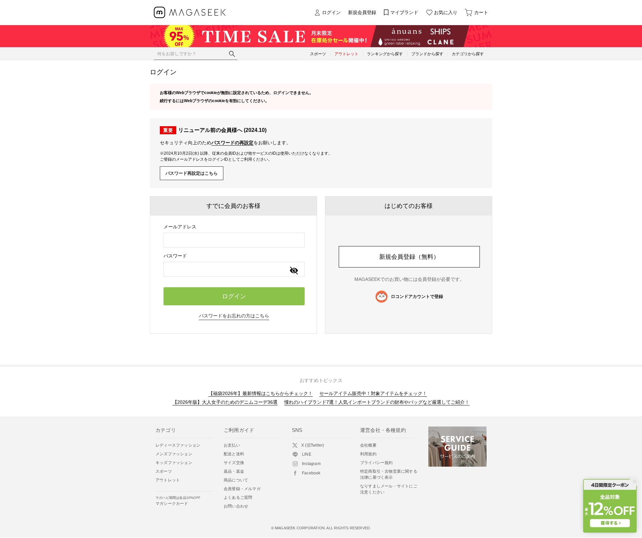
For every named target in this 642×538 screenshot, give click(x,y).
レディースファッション (177, 445)
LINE (306, 454)
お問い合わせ (236, 506)
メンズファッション (173, 454)
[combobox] (234, 240)
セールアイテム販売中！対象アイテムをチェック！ (373, 393)
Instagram (311, 463)
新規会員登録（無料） (409, 256)
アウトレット (167, 480)
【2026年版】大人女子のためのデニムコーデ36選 (225, 402)
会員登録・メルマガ (242, 488)
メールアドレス (180, 226)
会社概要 (368, 445)
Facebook (311, 473)
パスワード (175, 255)
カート (481, 12)
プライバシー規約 (376, 462)
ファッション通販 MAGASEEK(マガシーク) (190, 12)
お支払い (232, 445)
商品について (236, 480)
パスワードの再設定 (232, 142)
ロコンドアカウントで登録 (417, 296)
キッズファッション (173, 462)
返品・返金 (234, 471)
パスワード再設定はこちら (192, 173)
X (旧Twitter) (312, 445)
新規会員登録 (362, 12)
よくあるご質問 (238, 497)
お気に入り (445, 12)
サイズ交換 (234, 462)
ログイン (331, 12)
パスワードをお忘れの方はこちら (234, 315)
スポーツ (163, 471)
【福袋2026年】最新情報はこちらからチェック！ (260, 393)
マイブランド (404, 12)
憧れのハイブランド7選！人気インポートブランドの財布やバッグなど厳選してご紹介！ (376, 402)
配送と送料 (234, 454)
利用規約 (368, 454)
